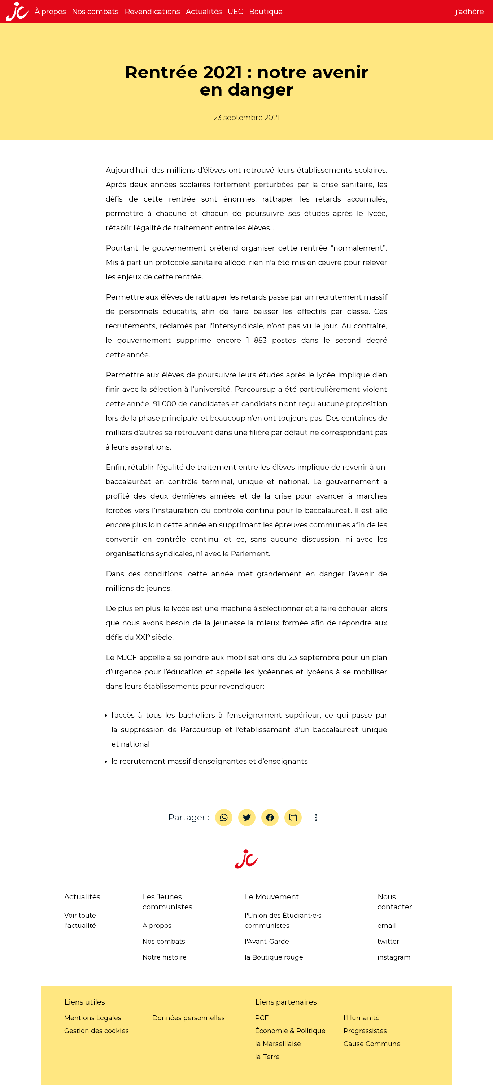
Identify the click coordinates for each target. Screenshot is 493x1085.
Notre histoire (165, 957)
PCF (262, 1018)
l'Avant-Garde (267, 941)
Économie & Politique (290, 1031)
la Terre (267, 1057)
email (387, 926)
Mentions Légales (92, 1018)
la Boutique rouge (274, 957)
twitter (388, 941)
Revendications (152, 11)
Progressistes (365, 1031)
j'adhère (469, 11)
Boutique (266, 11)
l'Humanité (362, 1018)
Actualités (204, 11)
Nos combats (95, 11)
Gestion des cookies (96, 1031)
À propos (50, 11)
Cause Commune (372, 1044)
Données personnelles (188, 1018)
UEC (235, 11)
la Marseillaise (278, 1044)
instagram (394, 957)
